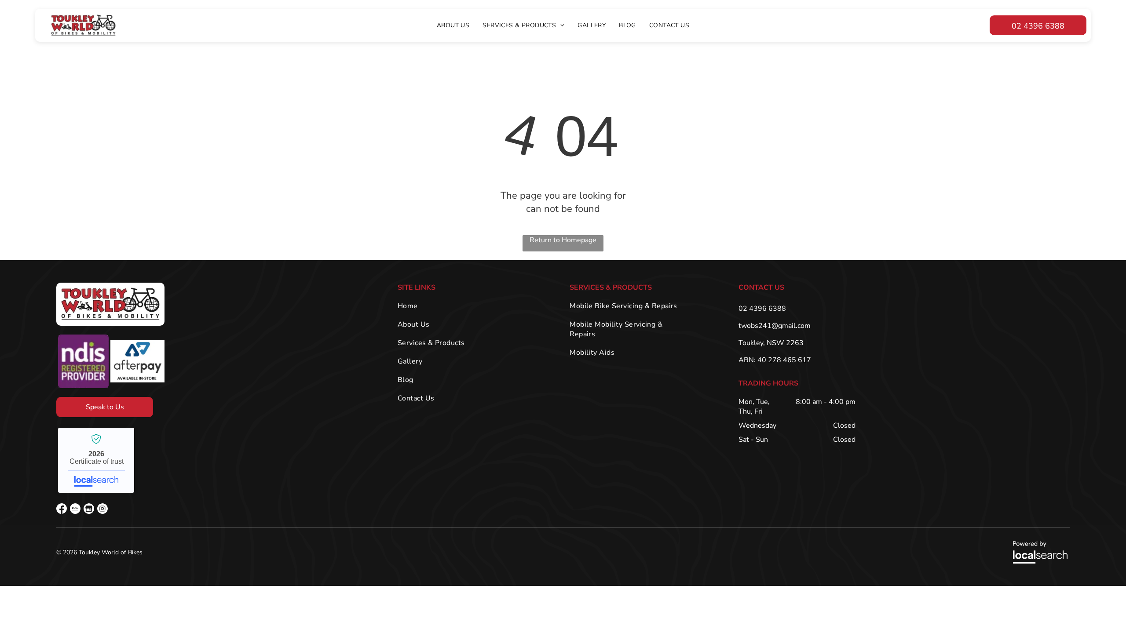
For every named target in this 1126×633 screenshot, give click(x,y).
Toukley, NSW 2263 (771, 343)
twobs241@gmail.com (774, 326)
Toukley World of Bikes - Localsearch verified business (96, 460)
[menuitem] (453, 25)
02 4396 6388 (762, 308)
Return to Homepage (563, 240)
